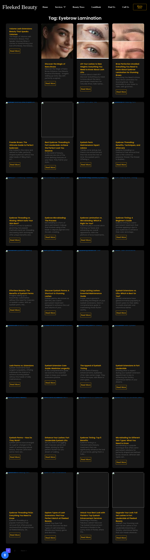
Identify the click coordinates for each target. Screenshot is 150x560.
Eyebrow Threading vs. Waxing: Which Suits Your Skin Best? (21, 221)
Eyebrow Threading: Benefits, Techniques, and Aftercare (128, 145)
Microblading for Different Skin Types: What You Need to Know (128, 440)
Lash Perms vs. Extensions (21, 365)
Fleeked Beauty (19, 7)
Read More (15, 51)
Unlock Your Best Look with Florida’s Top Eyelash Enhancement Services (92, 515)
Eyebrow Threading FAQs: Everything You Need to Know (21, 515)
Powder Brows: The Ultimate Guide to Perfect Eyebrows (21, 145)
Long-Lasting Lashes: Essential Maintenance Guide (91, 293)
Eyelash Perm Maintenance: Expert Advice (89, 145)
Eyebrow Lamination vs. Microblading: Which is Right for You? (91, 221)
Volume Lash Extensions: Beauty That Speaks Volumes (20, 31)
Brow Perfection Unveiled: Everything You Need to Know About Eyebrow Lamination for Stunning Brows (127, 69)
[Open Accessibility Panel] (5, 555)
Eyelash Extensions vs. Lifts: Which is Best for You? (126, 293)
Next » (24, 550)
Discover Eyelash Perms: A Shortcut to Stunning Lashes (57, 293)
